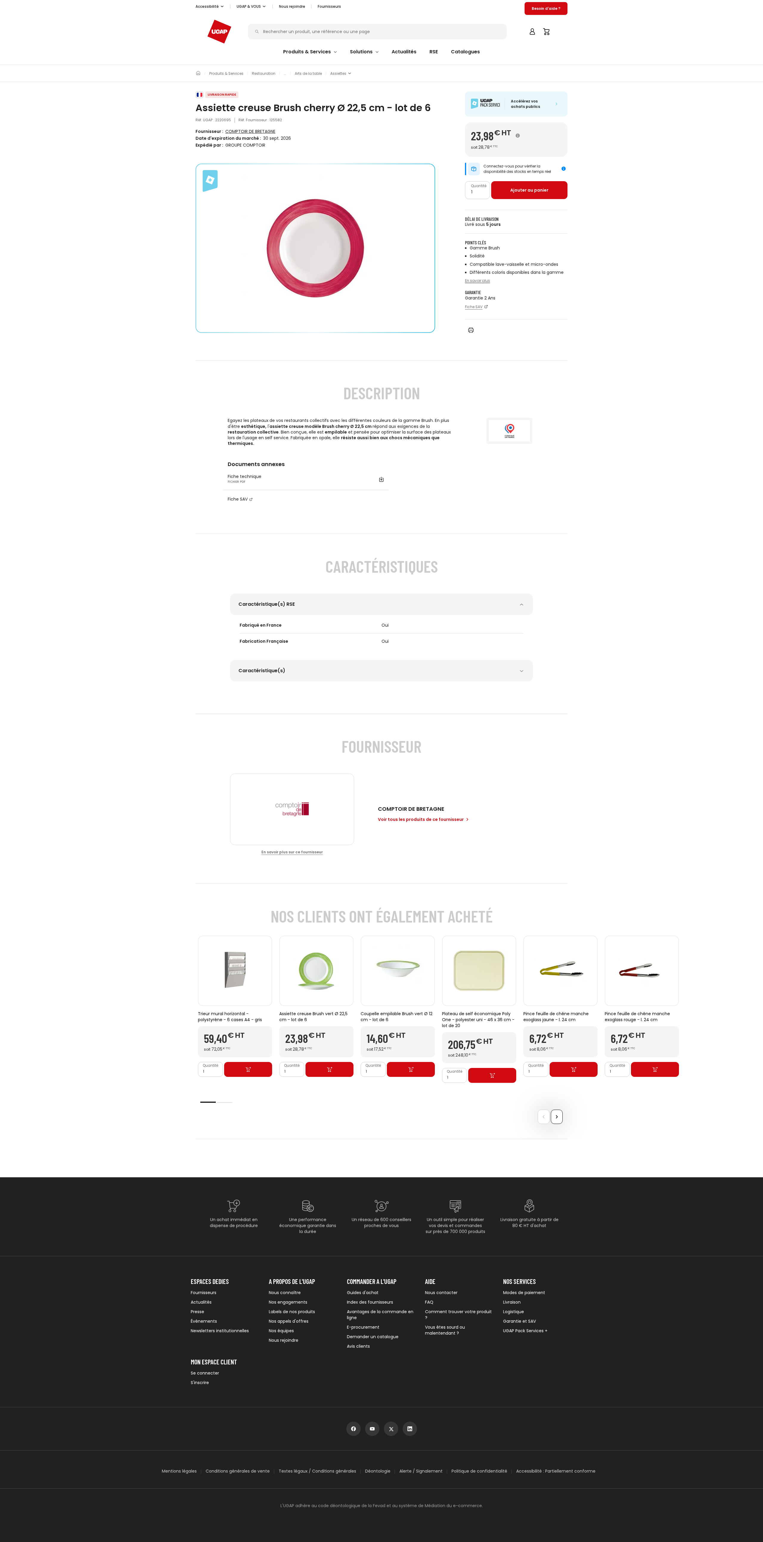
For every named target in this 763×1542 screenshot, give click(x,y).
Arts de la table (308, 73)
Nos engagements (288, 1302)
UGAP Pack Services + (525, 1331)
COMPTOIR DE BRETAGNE (250, 131)
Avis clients (358, 1346)
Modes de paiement (524, 1293)
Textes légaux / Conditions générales (317, 1471)
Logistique (513, 1312)
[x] (391, 1429)
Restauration (263, 73)
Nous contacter (441, 1293)
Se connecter (205, 1373)
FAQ (429, 1302)
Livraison (512, 1302)
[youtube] (372, 1429)
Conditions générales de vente (238, 1471)
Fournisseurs (329, 6)
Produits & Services (226, 73)
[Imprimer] (471, 330)
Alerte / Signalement (421, 1471)
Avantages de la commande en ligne (380, 1315)
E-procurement (363, 1327)
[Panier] (547, 32)
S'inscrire (200, 1383)
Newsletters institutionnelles (220, 1331)
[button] (210, 6)
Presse (197, 1312)
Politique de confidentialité (479, 1471)
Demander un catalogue (372, 1337)
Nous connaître (285, 1293)
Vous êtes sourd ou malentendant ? (445, 1330)
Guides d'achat (363, 1293)
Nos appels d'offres (288, 1321)
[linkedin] (410, 1429)
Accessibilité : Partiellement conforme (555, 1471)
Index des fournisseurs (370, 1302)
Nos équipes (281, 1331)
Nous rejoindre (283, 1340)
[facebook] (353, 1429)
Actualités (201, 1302)
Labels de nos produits (292, 1312)
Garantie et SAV (519, 1321)
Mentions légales (179, 1471)
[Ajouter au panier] (248, 1069)
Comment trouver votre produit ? (458, 1315)
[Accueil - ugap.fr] (219, 32)
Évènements (204, 1321)
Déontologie (377, 1471)
